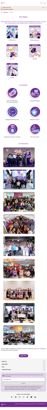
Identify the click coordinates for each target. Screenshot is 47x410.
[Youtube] (31, 397)
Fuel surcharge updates (7, 9)
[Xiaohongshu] (23, 397)
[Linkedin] (35, 397)
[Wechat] (20, 397)
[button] (23, 361)
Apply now (37, 348)
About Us (6, 12)
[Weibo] (27, 397)
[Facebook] (12, 397)
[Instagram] (16, 397)
